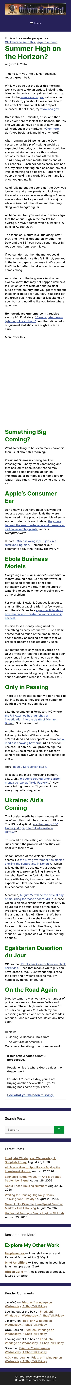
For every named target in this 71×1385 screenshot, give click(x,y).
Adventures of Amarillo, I (25, 1041)
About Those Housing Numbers (26, 1186)
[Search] (59, 1130)
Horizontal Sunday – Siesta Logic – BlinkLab (34, 1213)
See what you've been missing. (30, 1095)
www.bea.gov (49, 109)
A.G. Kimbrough (15, 1357)
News (12, 1032)
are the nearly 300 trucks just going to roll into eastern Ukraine (31, 828)
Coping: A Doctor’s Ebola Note (29, 1037)
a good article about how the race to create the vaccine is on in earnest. (34, 614)
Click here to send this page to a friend (31, 42)
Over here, (52, 128)
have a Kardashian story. (30, 766)
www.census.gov (32, 97)
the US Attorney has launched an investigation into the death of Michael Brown (30, 719)
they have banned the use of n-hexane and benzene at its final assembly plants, (35, 525)
